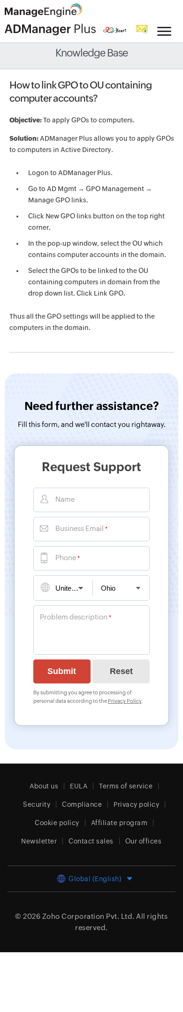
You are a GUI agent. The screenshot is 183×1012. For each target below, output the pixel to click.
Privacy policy (136, 804)
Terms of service (125, 786)
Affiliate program (119, 822)
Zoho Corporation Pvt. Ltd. (88, 916)
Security (36, 804)
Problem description (73, 617)
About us (44, 786)
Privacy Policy (125, 701)
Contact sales (91, 841)
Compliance (82, 804)
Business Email (79, 528)
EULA (78, 786)
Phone (65, 558)
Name (65, 499)
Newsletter (39, 841)
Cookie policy (57, 822)
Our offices (143, 841)
